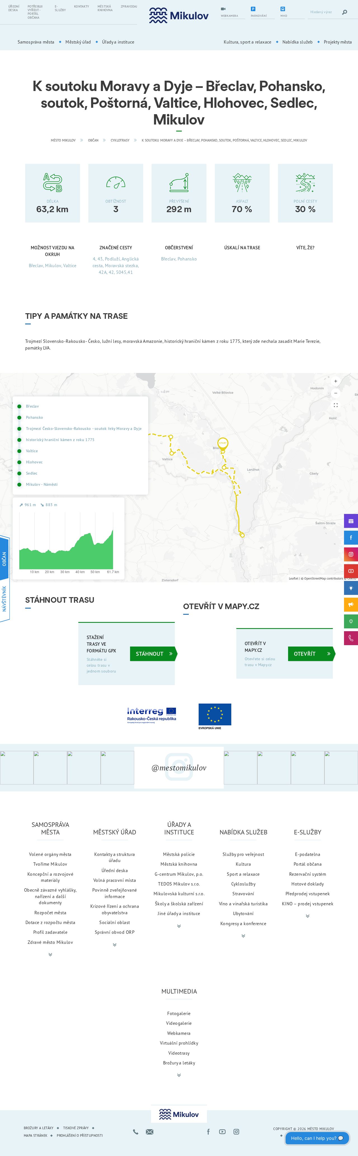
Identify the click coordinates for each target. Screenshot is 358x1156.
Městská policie (179, 854)
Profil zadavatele (50, 932)
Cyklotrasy (120, 140)
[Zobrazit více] (50, 955)
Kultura (243, 864)
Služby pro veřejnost (243, 854)
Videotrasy (179, 1053)
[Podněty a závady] (351, 621)
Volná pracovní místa (114, 880)
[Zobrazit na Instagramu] (17, 767)
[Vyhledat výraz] (344, 12)
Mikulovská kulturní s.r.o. (179, 893)
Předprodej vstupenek (308, 893)
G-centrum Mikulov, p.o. (179, 874)
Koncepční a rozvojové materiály (50, 877)
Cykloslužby (243, 884)
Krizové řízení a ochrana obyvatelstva (114, 909)
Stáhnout (149, 653)
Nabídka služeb (297, 42)
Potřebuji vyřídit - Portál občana (35, 12)
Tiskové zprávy (76, 1128)
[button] (223, 444)
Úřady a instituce (118, 42)
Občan (93, 140)
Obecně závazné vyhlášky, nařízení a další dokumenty (50, 896)
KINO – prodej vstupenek (307, 903)
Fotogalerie (178, 1013)
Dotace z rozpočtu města (50, 922)
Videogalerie (179, 1023)
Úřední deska (13, 8)
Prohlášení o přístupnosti (80, 1135)
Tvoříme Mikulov (50, 864)
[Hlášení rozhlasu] (351, 605)
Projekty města (338, 42)
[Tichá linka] (351, 638)
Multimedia (179, 991)
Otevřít (304, 653)
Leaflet (293, 578)
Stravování (243, 893)
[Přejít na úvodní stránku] (179, 15)
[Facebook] (351, 538)
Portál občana (308, 864)
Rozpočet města (50, 912)
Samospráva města (36, 42)
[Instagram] (351, 554)
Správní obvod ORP (115, 932)
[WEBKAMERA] (233, 9)
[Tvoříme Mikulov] (351, 588)
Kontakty (81, 6)
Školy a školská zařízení (179, 903)
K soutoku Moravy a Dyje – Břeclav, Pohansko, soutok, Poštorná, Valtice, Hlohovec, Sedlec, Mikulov (224, 140)
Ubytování (243, 913)
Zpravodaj (129, 6)
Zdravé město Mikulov (50, 942)
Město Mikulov (63, 140)
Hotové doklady (307, 884)
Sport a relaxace (243, 874)
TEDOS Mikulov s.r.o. (179, 884)
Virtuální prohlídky (179, 1043)
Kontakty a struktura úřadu (114, 857)
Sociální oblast (114, 922)
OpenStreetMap (315, 578)
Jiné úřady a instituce (179, 913)
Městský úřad (78, 42)
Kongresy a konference (243, 923)
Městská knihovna (105, 8)
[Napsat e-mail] (150, 1132)
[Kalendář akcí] (351, 521)
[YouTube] (351, 571)
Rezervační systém (307, 874)
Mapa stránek (35, 1135)
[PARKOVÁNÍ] (263, 9)
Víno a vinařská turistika (243, 903)
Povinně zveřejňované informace (114, 893)
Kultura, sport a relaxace (247, 42)
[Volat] (136, 1132)
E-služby (60, 8)
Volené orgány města (50, 854)
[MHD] (293, 9)
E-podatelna (307, 854)
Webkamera (178, 1033)
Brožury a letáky (179, 1063)
